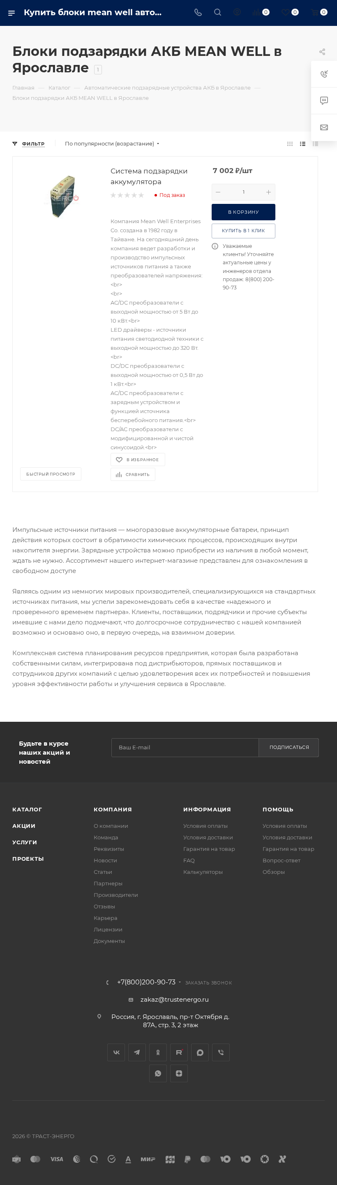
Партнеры (108, 883)
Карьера (106, 918)
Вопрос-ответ (281, 860)
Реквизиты (109, 848)
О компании (111, 825)
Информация (207, 809)
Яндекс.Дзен (179, 1073)
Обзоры (274, 872)
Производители (116, 895)
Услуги (24, 842)
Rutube (179, 1052)
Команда (106, 837)
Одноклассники (158, 1052)
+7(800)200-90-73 (146, 982)
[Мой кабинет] (237, 13)
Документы (109, 941)
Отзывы (104, 906)
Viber (221, 1052)
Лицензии (108, 929)
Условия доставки (208, 837)
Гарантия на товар (209, 848)
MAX (200, 1052)
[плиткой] (289, 143)
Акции (24, 825)
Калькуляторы (203, 872)
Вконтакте (116, 1052)
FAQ (189, 860)
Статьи (103, 872)
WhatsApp (158, 1073)
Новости (105, 860)
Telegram (137, 1052)
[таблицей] (315, 143)
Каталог (27, 809)
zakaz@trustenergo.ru (175, 999)
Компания (113, 809)
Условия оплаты (205, 825)
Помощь (278, 809)
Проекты (28, 858)
